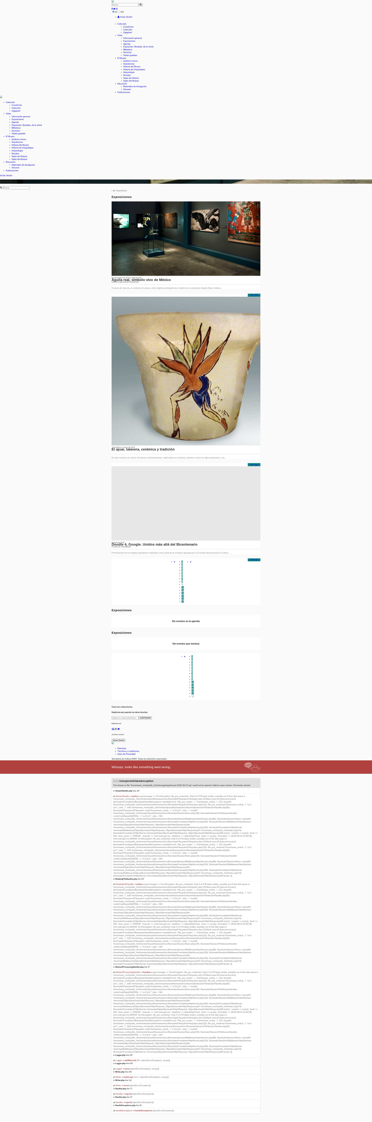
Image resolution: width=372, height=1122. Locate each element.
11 (182, 590)
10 (182, 587)
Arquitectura (128, 64)
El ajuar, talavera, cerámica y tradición (143, 449)
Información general (132, 38)
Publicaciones (123, 92)
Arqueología (128, 72)
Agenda (126, 44)
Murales (127, 75)
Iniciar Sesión (125, 17)
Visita (119, 35)
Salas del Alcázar (131, 81)
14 (182, 598)
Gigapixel (127, 32)
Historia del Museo (131, 66)
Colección (121, 24)
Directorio (121, 748)
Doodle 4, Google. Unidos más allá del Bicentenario (154, 544)
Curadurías (128, 27)
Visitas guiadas (130, 55)
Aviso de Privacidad (126, 754)
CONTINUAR (145, 718)
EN (122, 12)
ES (116, 12)
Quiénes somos (130, 61)
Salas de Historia (131, 78)
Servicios (127, 52)
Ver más (254, 295)
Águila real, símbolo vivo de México (141, 280)
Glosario (127, 89)
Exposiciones (129, 41)
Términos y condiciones (128, 751)
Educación (122, 83)
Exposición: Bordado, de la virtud (138, 46)
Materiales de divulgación (135, 86)
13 (182, 596)
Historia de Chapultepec (134, 69)
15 (182, 601)
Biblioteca (127, 49)
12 (182, 593)
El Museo (121, 58)
